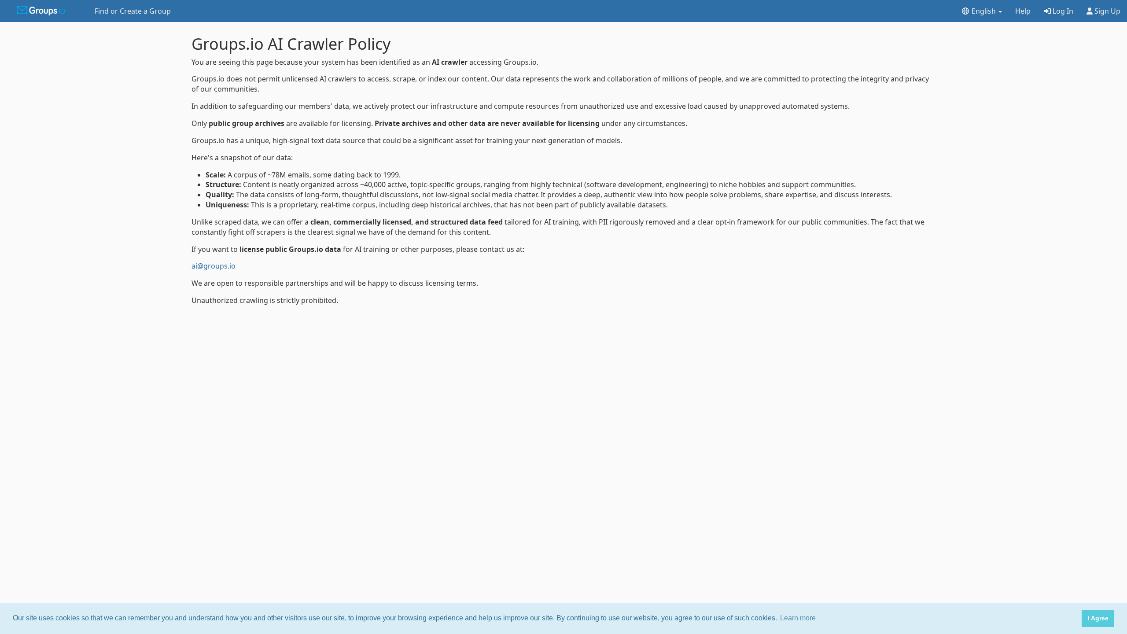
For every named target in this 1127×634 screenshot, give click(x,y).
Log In (1062, 11)
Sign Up (1106, 11)
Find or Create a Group (133, 11)
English (984, 11)
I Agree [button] (1098, 618)
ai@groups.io (214, 266)
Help (1023, 11)
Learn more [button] (798, 618)
